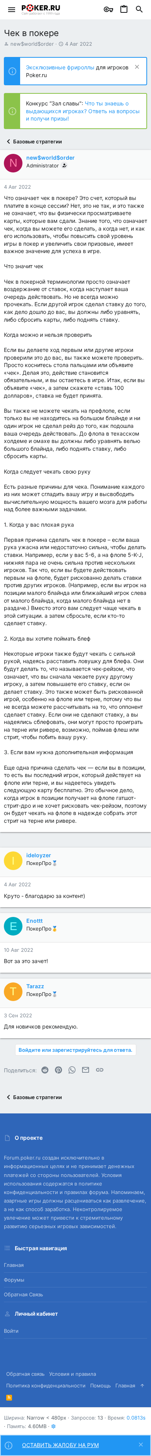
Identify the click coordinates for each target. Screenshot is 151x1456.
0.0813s (136, 1418)
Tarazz (35, 986)
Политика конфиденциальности (46, 1385)
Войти (11, 1331)
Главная (14, 1265)
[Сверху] (142, 1385)
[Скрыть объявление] (136, 68)
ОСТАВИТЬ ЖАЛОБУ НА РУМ (60, 1445)
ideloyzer (38, 855)
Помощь (100, 1385)
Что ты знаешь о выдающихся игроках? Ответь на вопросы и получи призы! (83, 111)
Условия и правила (72, 1374)
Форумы (14, 1280)
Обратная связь (23, 1294)
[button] (12, 10)
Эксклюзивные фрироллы (61, 67)
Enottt (34, 920)
